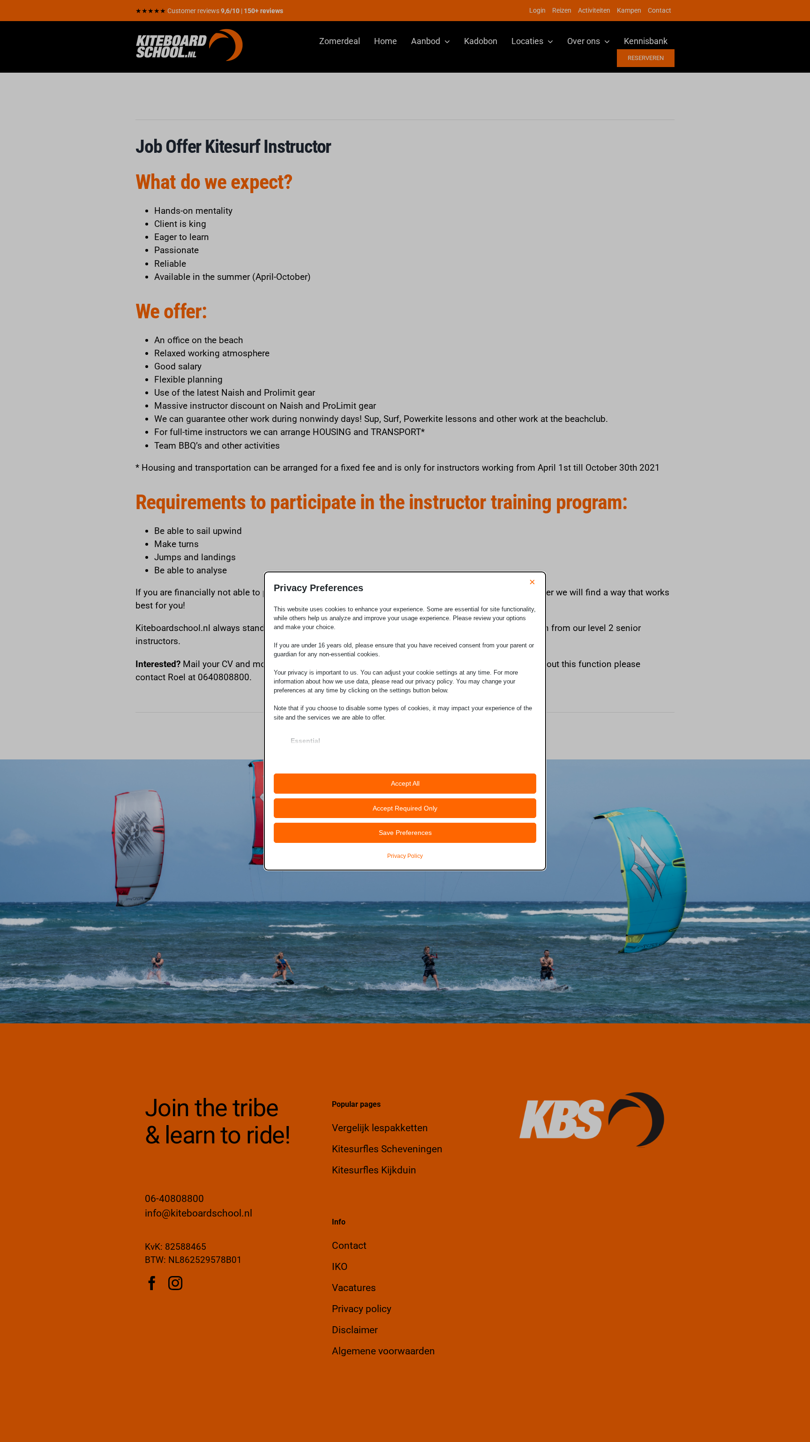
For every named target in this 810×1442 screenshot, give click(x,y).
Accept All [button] (405, 783)
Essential (305, 740)
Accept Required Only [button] (405, 808)
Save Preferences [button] (405, 832)
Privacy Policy (405, 856)
